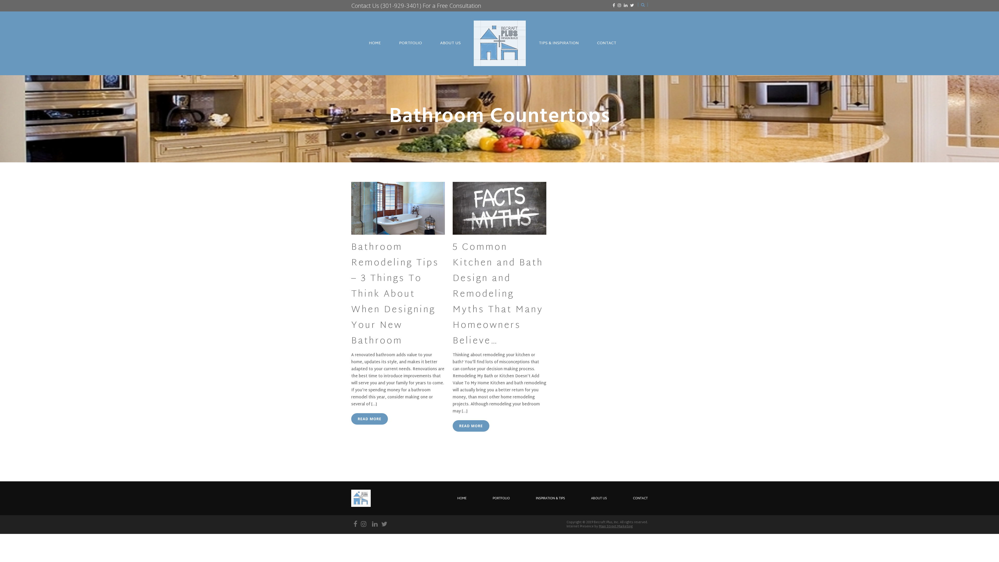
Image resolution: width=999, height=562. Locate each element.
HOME (375, 43)
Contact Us (365, 5)
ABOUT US (450, 43)
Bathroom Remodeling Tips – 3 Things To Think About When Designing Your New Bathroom (395, 294)
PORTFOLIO (410, 43)
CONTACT (606, 43)
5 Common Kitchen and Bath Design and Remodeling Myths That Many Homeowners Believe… (498, 294)
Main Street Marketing (616, 526)
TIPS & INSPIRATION (559, 43)
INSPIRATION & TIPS (550, 498)
